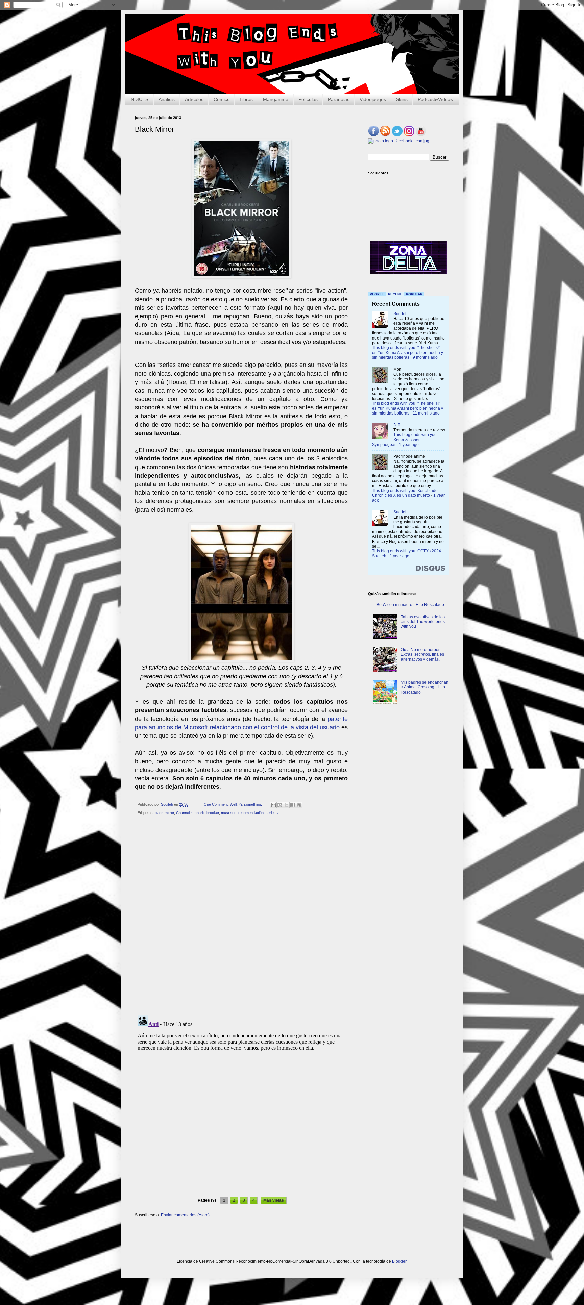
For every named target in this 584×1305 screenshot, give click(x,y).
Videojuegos (373, 99)
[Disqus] (241, 916)
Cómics (221, 99)
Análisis (167, 99)
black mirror (164, 813)
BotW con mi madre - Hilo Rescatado (410, 604)
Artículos (194, 99)
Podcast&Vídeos (435, 99)
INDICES (138, 99)
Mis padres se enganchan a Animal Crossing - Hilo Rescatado (424, 687)
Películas (308, 99)
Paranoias (338, 99)
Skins (402, 99)
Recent (395, 294)
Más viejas (273, 1200)
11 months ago (426, 413)
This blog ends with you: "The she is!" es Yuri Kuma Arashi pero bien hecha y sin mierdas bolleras (407, 352)
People (377, 294)
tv (277, 813)
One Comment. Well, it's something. (233, 804)
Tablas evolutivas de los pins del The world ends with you (423, 621)
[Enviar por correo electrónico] (273, 805)
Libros (246, 99)
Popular (414, 294)
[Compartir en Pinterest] (299, 805)
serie (270, 813)
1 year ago (409, 444)
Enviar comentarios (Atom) (185, 1215)
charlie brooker (207, 813)
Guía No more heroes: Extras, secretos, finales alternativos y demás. (422, 654)
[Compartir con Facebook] (292, 805)
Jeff (396, 425)
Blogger (399, 1261)
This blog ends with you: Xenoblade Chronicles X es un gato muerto (405, 493)
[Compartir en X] (286, 805)
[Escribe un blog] (279, 805)
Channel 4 (184, 813)
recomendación (251, 813)
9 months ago (425, 357)
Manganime (275, 99)
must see (228, 813)
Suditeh (400, 313)
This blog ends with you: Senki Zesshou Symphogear (405, 439)
